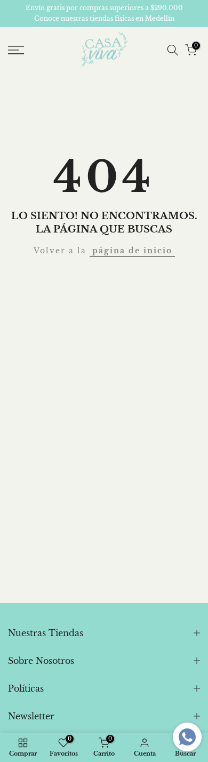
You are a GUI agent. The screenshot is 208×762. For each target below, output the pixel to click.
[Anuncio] (104, 14)
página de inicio (132, 250)
